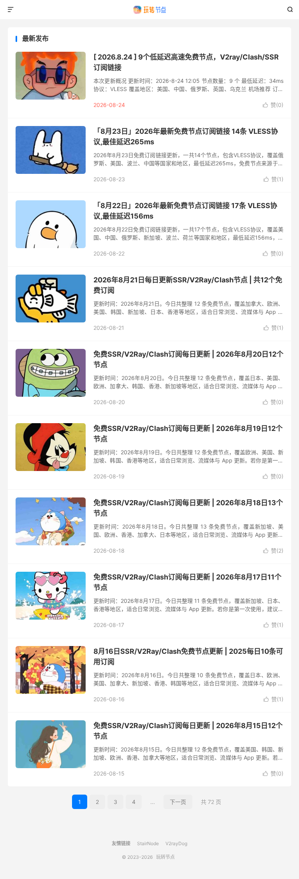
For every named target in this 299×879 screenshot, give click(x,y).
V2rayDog (176, 843)
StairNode (148, 843)
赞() (273, 105)
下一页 (178, 801)
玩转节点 (150, 9)
